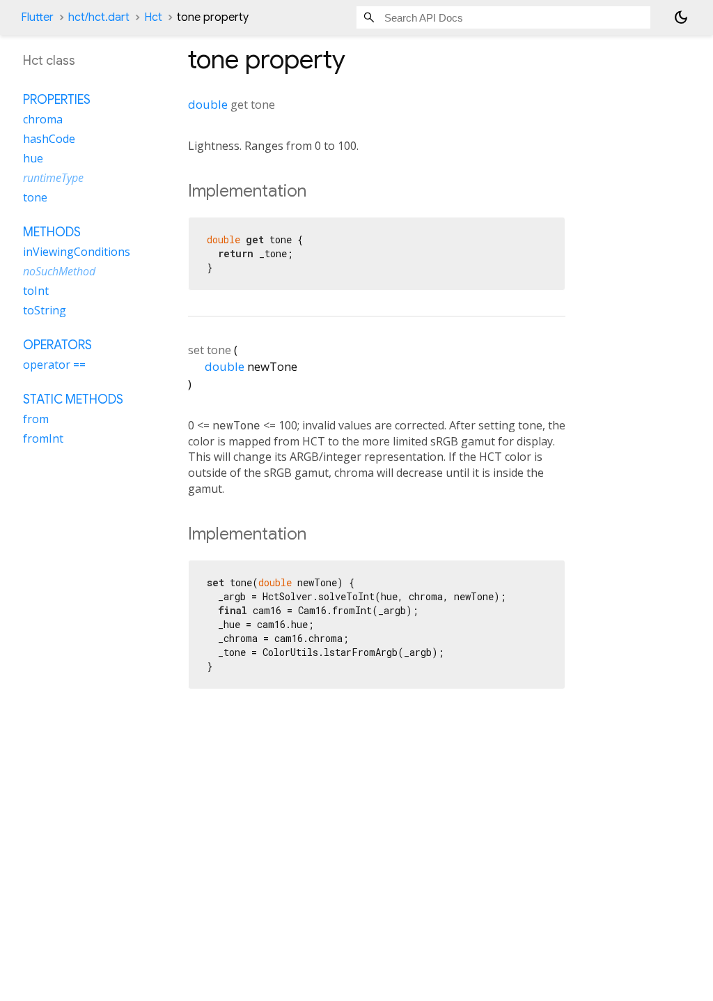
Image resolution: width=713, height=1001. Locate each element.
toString (44, 310)
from (36, 419)
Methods (52, 232)
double (208, 104)
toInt (36, 290)
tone (35, 197)
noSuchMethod (59, 271)
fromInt (43, 438)
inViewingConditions (76, 251)
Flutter (37, 17)
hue (33, 158)
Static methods (73, 399)
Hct (153, 17)
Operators (57, 345)
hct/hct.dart (99, 17)
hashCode (49, 138)
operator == (54, 364)
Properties (57, 99)
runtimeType (53, 177)
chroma (43, 119)
